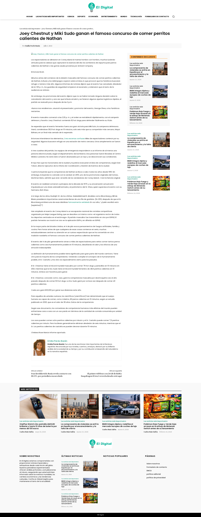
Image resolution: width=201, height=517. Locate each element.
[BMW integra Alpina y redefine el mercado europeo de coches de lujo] (160, 91)
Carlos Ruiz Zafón (27, 432)
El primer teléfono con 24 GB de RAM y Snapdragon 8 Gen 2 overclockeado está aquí (101, 374)
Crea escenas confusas (74, 138)
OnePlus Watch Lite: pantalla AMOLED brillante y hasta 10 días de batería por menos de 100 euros (38, 426)
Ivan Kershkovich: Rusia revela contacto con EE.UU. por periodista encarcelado (51, 374)
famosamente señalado (79, 202)
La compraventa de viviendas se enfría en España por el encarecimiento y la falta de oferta (140, 72)
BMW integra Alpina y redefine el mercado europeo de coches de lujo (140, 93)
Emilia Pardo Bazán (32, 46)
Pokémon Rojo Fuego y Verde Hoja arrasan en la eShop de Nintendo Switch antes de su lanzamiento (140, 115)
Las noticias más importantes (30, 29)
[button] (173, 16)
